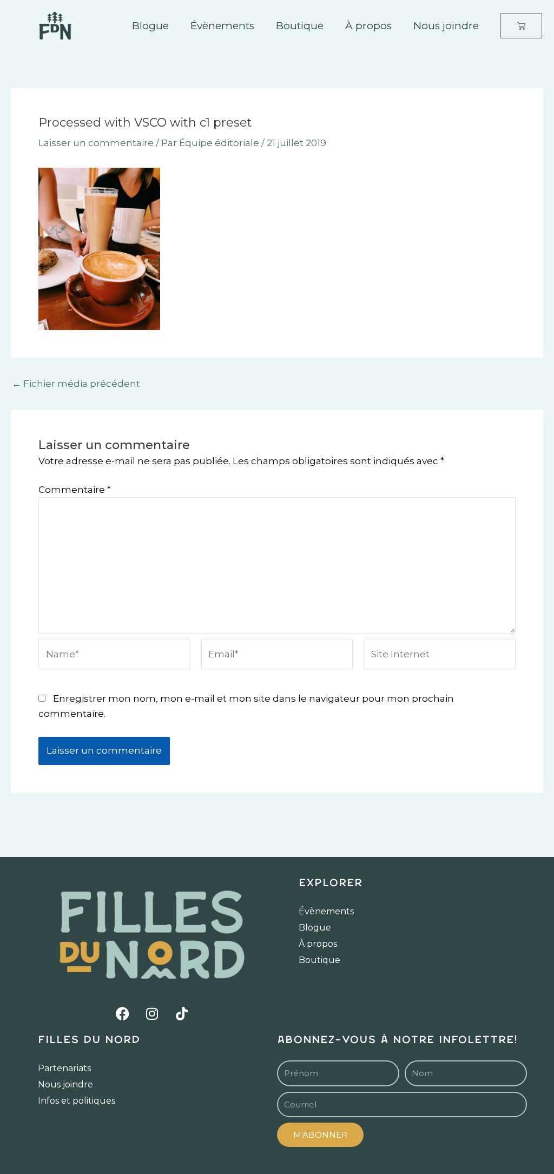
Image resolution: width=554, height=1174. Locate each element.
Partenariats (64, 1068)
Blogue (150, 25)
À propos (368, 25)
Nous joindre (446, 25)
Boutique (300, 25)
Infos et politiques (76, 1101)
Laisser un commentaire (96, 142)
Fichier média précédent (76, 383)
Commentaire (74, 489)
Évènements (222, 25)
